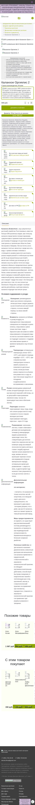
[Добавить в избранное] (31, 40)
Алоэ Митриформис (17, 632)
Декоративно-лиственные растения (15, 30)
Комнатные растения (11, 28)
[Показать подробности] (19, 155)
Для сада (4, 794)
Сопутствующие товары (8, 799)
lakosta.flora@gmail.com (8, 760)
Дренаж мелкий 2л (7, 683)
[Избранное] (19, 18)
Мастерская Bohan (7, 801)
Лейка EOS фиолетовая (27, 683)
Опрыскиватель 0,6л (17, 680)
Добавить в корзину (18, 108)
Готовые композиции (7, 788)
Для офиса (4, 791)
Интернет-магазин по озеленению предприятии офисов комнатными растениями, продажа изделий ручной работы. (17, 24)
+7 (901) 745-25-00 (7, 758)
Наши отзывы (17, 780)
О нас (20, 786)
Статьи (21, 791)
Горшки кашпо (5, 796)
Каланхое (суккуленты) (12, 32)
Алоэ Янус (26, 632)
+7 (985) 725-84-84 (21, 758)
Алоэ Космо (7, 632)
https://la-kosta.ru (22, 772)
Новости (21, 788)
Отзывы (21, 794)
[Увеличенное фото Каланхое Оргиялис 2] (17, 40)
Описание (5, 223)
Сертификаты (23, 796)
